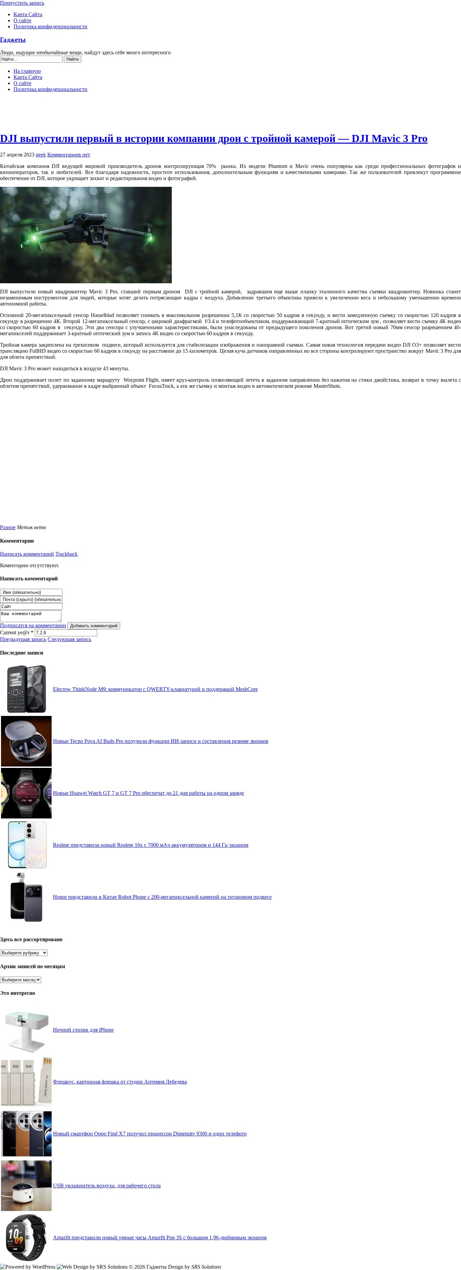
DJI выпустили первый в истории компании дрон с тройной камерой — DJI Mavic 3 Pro (214, 138)
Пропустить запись (22, 3)
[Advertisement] (230, 114)
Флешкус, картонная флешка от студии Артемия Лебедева (120, 1082)
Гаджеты (13, 39)
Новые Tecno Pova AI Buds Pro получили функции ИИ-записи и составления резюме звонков (160, 741)
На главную (27, 71)
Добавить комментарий (93, 625)
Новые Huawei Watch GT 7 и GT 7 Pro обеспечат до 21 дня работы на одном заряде (148, 793)
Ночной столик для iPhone (83, 1030)
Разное (8, 527)
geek (41, 154)
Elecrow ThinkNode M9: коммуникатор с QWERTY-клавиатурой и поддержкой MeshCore (155, 689)
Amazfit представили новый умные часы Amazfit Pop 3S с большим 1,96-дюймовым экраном (160, 1237)
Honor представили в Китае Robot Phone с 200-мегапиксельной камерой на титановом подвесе (162, 897)
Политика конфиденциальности (50, 26)
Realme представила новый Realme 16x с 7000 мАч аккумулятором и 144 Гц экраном (150, 845)
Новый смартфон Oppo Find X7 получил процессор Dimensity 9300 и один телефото (150, 1133)
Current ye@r (16, 632)
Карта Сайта (27, 14)
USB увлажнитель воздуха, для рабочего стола (107, 1185)
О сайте (22, 20)
